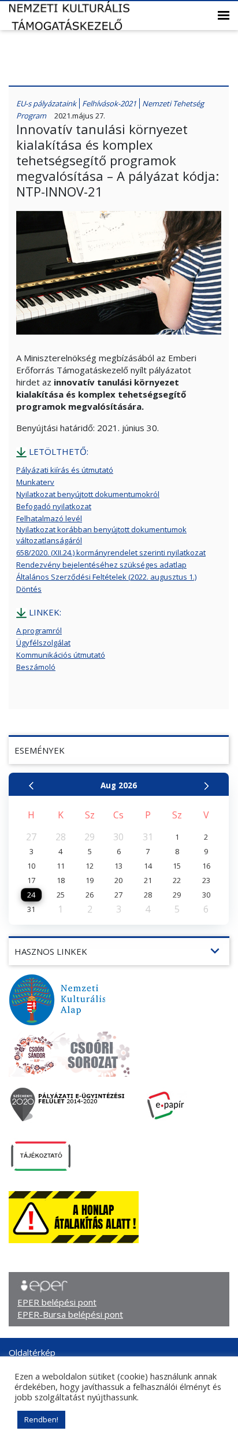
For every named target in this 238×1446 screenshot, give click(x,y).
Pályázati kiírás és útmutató (64, 470)
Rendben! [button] (41, 1419)
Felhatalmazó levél (49, 518)
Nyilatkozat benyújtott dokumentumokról (87, 494)
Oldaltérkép (32, 1352)
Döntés (29, 589)
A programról (39, 630)
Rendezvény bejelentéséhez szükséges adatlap (101, 564)
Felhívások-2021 (109, 103)
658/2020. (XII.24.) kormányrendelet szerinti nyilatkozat (111, 552)
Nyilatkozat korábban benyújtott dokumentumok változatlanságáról (101, 535)
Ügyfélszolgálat (43, 642)
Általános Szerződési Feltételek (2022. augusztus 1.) (106, 577)
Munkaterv (35, 482)
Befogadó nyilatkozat (53, 506)
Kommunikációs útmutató (60, 655)
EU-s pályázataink (46, 103)
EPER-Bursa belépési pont (70, 1314)
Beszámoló (35, 667)
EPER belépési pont (56, 1302)
